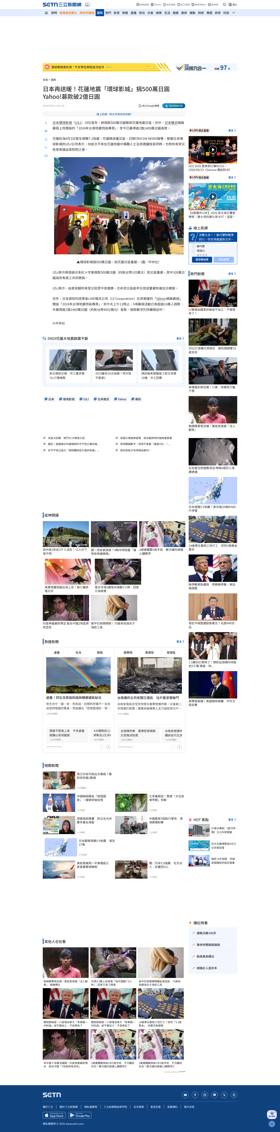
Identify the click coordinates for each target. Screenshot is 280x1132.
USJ (78, 122)
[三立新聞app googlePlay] (80, 1115)
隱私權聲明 (90, 1107)
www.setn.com (75, 1124)
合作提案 (139, 1107)
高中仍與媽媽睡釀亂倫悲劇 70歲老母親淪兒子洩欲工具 (160, 983)
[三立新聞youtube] (185, 1095)
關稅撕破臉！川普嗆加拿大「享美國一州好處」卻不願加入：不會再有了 (66, 1023)
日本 (55, 122)
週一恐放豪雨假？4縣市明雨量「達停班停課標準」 (113, 552)
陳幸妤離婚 (87, 13)
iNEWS (157, 4)
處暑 (57, 652)
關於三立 (48, 1107)
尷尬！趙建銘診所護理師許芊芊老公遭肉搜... (73, 444)
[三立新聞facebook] (195, 1095)
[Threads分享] (46, 139)
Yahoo (160, 298)
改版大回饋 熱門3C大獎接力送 (66, 438)
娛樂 (159, 13)
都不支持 (202, 255)
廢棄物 (128, 652)
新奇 (218, 13)
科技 (226, 13)
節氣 (100, 652)
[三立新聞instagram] (205, 1095)
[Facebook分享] (46, 123)
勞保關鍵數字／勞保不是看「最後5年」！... (145, 444)
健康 (176, 13)
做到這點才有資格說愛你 (134, 450)
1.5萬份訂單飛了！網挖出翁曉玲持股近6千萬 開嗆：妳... (212, 664)
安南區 (171, 652)
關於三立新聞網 (69, 1107)
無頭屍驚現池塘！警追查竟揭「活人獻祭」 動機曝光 (66, 983)
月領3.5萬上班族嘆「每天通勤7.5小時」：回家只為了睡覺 (111, 983)
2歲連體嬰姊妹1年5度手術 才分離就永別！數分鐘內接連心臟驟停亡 (112, 1064)
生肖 (78, 652)
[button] (224, 4)
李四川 (201, 250)
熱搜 (125, 13)
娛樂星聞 (144, 4)
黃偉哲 (149, 652)
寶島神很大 (200, 4)
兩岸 (184, 13)
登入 (235, 4)
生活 (167, 13)
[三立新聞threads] (234, 1095)
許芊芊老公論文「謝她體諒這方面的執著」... (73, 450)
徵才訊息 (189, 1107)
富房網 (214, 4)
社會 (150, 13)
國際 (100, 13)
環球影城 (65, 122)
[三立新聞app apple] (54, 1115)
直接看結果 (202, 259)
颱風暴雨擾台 (68, 13)
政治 (142, 13)
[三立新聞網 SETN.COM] (46, 12)
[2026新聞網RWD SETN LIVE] (87, 4)
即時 (54, 13)
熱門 (108, 13)
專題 (209, 13)
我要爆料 (172, 1107)
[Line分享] (46, 131)
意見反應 (155, 1107)
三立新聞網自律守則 (115, 1107)
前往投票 (224, 259)
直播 (133, 13)
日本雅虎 (171, 122)
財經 (201, 13)
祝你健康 (170, 4)
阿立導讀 (185, 4)
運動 (192, 13)
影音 (117, 13)
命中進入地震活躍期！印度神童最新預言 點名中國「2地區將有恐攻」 (66, 1064)
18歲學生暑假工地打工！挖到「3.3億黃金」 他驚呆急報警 (160, 1023)
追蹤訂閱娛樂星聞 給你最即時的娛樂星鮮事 (146, 438)
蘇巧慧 (201, 246)
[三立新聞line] (214, 1095)
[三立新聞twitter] (224, 1095)
